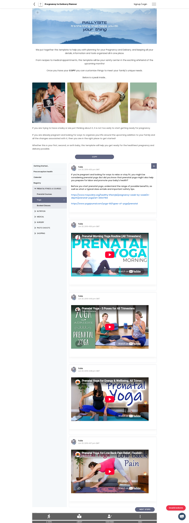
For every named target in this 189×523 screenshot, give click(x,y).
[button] (182, 516)
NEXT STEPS (144, 509)
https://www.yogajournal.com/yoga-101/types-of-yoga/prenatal (104, 203)
